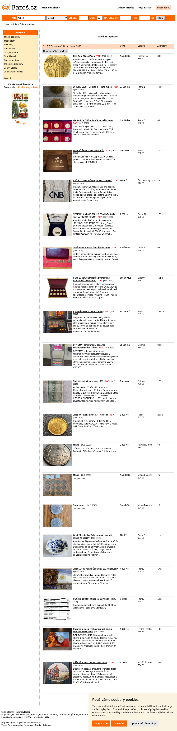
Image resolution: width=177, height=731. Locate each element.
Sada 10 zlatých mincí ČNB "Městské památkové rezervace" (91, 279)
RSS (76, 714)
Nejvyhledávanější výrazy (28, 723)
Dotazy (15, 714)
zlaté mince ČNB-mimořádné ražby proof (93, 120)
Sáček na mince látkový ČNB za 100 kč (92, 180)
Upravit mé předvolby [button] (143, 723)
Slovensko (29, 725)
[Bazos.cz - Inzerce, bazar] (19, 9)
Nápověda (6, 714)
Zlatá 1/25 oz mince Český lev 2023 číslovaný (95, 569)
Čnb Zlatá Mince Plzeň (84, 56)
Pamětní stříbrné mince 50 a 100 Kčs (91, 599)
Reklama (43, 714)
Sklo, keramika (11, 52)
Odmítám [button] (119, 723)
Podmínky (53, 714)
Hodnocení (25, 714)
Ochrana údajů (66, 714)
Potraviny (8, 44)
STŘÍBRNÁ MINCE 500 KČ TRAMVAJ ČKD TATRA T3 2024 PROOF (94, 215)
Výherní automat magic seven (88, 311)
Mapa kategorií (8, 723)
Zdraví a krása (10, 68)
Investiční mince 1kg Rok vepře (88, 150)
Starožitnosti (10, 56)
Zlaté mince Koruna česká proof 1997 (91, 247)
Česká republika (15, 725)
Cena (122, 46)
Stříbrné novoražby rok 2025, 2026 (90, 662)
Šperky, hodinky (11, 60)
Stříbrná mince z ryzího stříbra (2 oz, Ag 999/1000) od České (92, 630)
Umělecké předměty (13, 64)
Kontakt (34, 714)
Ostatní (23, 24)
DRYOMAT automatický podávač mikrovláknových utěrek (89, 346)
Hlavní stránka (10, 24)
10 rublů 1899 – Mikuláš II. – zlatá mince (92, 87)
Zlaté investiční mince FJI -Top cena (90, 415)
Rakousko (47, 725)
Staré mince (79, 505)
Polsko (38, 725)
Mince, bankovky (12, 37)
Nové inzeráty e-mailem (55, 51)
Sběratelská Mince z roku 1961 (88, 381)
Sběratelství (9, 48)
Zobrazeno (162, 46)
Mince (76, 445)
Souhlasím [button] (101, 723)
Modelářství (9, 41)
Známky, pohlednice (13, 72)
